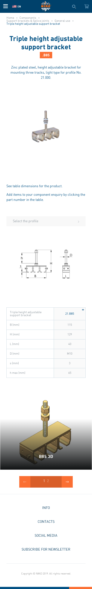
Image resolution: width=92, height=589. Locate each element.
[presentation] (24, 482)
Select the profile (25, 221)
